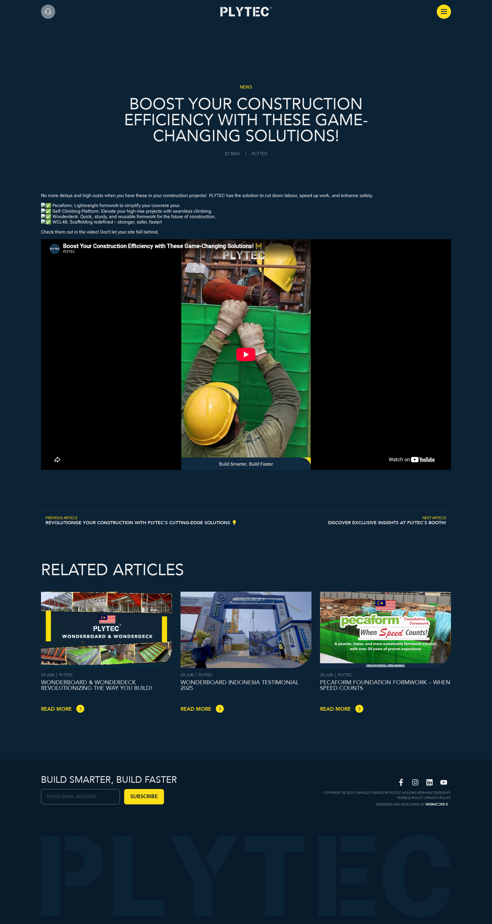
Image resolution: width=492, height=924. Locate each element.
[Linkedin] (430, 782)
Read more (56, 709)
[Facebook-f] (401, 782)
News (246, 87)
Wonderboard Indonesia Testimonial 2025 (240, 685)
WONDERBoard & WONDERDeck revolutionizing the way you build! (96, 685)
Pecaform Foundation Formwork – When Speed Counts (385, 685)
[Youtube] (444, 782)
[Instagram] (415, 782)
